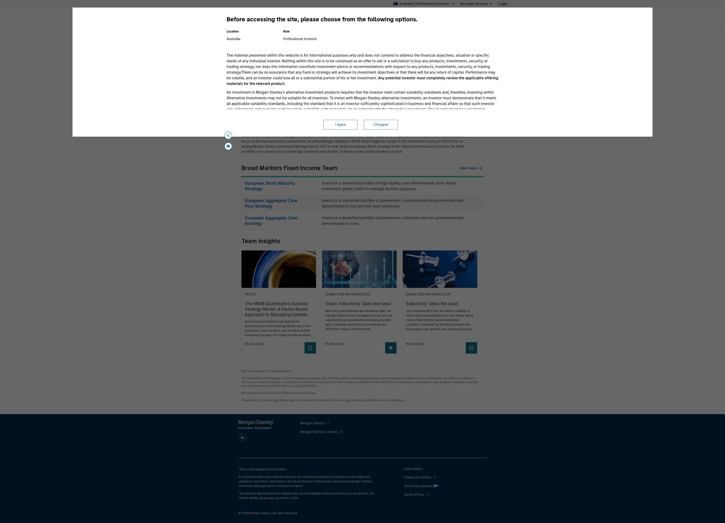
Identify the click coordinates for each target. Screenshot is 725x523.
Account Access (474, 4)
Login (503, 4)
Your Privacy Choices (418, 486)
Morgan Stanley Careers (319, 432)
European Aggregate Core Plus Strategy (271, 203)
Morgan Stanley (313, 423)
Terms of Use (414, 495)
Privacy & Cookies (417, 477)
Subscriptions (413, 469)
